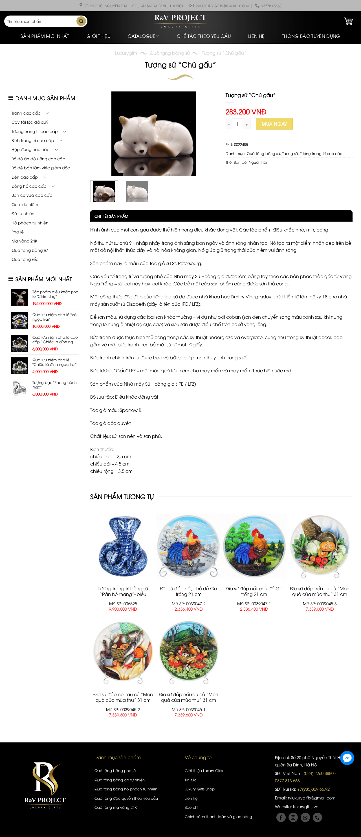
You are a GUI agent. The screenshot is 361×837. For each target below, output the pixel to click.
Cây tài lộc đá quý (30, 121)
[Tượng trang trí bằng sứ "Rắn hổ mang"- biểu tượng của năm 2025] (123, 546)
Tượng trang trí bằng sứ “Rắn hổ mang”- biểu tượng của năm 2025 (123, 594)
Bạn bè (240, 162)
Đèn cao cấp (25, 177)
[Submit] (81, 21)
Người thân (258, 162)
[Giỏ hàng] (348, 21)
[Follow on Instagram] (293, 817)
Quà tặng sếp (25, 259)
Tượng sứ (290, 153)
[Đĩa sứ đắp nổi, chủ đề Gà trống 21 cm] (189, 546)
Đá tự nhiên (23, 213)
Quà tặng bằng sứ (169, 53)
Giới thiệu (98, 36)
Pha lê (18, 231)
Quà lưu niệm (25, 204)
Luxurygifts (126, 53)
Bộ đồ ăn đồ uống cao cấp (38, 158)
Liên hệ (256, 36)
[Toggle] (47, 113)
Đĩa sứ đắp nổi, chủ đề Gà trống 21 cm (188, 591)
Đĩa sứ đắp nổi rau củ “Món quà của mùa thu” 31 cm (319, 591)
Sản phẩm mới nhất (45, 36)
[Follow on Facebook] (281, 817)
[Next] (207, 133)
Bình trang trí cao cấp (33, 140)
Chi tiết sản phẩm (111, 215)
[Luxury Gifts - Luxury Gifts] (180, 21)
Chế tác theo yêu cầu (204, 36)
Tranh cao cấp (26, 112)
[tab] (109, 216)
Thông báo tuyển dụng (311, 36)
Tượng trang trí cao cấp (35, 131)
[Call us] (317, 817)
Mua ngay (274, 124)
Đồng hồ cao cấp (29, 186)
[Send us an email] (305, 817)
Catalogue (141, 36)
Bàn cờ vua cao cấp (32, 195)
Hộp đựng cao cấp (31, 149)
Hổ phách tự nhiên (30, 222)
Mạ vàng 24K (24, 240)
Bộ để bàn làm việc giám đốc (41, 167)
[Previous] (100, 133)
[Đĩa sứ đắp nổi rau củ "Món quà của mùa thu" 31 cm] (320, 546)
